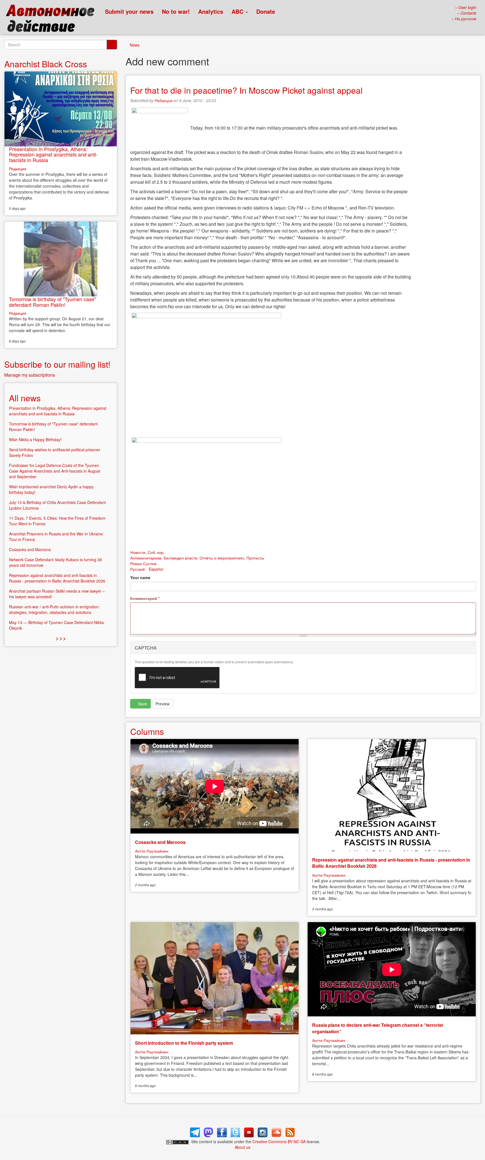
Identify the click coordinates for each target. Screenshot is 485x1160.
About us (242, 1147)
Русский (137, 569)
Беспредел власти (180, 558)
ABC (238, 11)
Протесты (255, 558)
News (134, 45)
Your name (140, 577)
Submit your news (129, 11)
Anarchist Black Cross (45, 64)
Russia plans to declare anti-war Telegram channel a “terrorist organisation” (377, 1028)
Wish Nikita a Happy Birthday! (35, 439)
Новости (137, 552)
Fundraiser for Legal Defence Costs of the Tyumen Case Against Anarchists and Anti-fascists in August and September (54, 470)
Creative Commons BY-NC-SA (279, 1141)
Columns (147, 731)
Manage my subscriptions (29, 375)
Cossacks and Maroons (160, 842)
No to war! (176, 11)
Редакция (163, 100)
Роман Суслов (143, 563)
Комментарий (145, 598)
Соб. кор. (156, 552)
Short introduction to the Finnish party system (184, 1043)
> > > (61, 638)
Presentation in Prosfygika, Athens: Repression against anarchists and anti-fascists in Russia (53, 154)
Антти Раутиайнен (151, 851)
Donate (265, 11)
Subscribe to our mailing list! (57, 364)
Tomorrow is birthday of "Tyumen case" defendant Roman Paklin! (52, 301)
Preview (162, 703)
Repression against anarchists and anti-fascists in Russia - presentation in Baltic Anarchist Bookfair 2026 (391, 863)
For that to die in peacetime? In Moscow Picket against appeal (246, 90)
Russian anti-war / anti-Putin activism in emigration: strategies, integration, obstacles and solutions (54, 609)
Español (156, 569)
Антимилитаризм (145, 558)
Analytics (210, 11)
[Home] (52, 19)
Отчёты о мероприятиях (222, 558)
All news (25, 398)
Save (142, 703)
